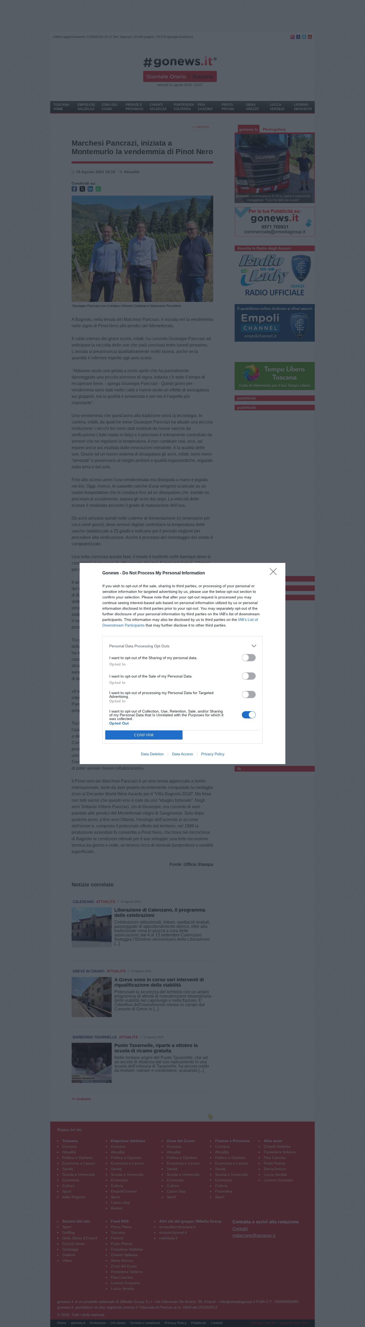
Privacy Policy (212, 754)
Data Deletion (152, 754)
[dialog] (182, 663)
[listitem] (182, 646)
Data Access (182, 754)
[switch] (249, 657)
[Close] (275, 573)
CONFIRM (144, 735)
